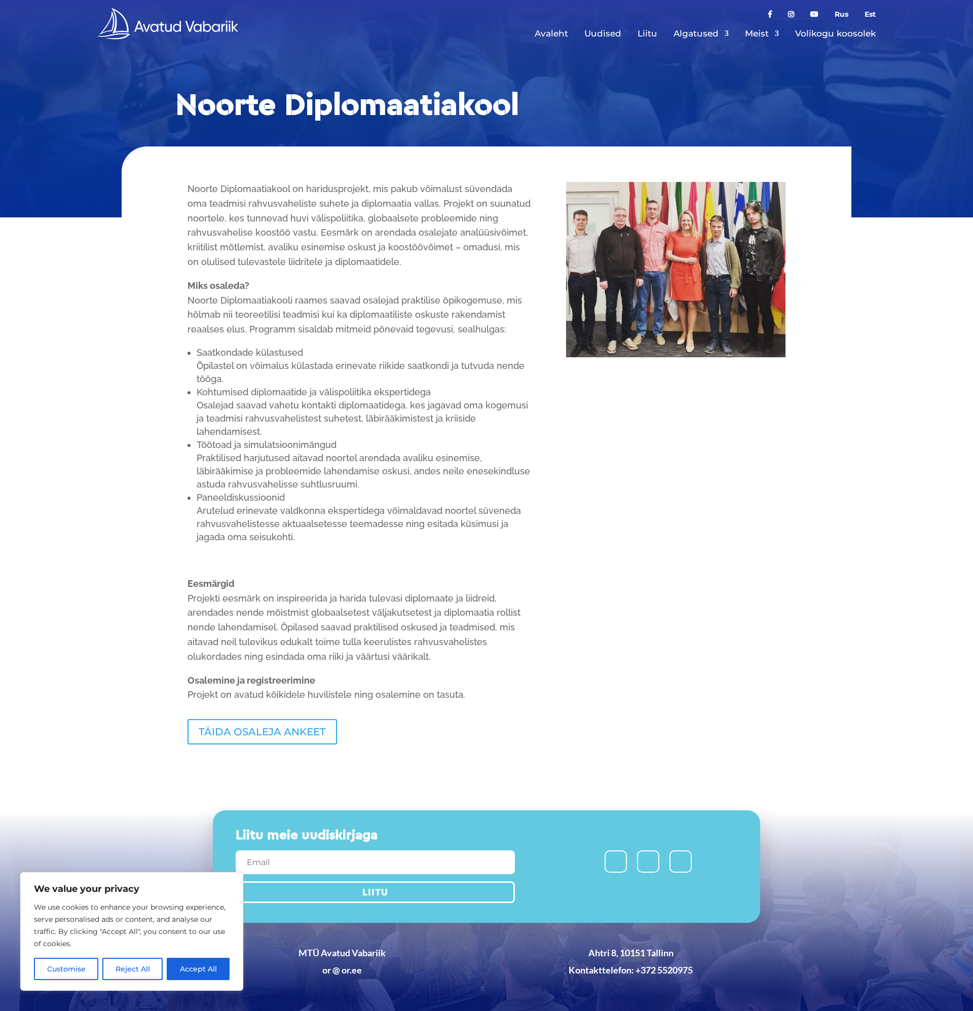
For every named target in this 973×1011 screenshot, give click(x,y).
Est (870, 15)
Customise (66, 968)
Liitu (647, 33)
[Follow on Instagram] (648, 861)
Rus (841, 15)
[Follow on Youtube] (680, 861)
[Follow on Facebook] (616, 861)
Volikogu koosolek (835, 33)
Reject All (133, 968)
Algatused (696, 33)
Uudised (602, 33)
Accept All (198, 968)
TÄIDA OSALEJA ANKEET (262, 732)
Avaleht (551, 33)
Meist (757, 33)
